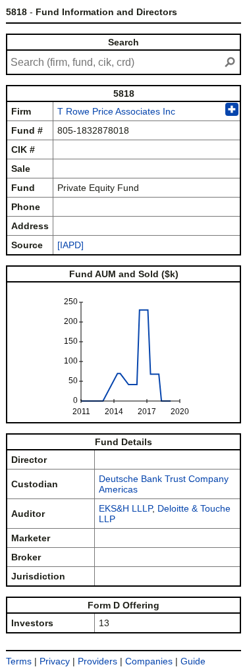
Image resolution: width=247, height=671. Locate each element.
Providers (97, 661)
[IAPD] (70, 245)
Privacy (55, 661)
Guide (193, 661)
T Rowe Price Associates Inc (116, 111)
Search (123, 42)
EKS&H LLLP (125, 508)
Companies (149, 661)
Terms (19, 661)
